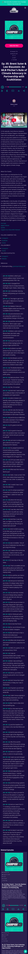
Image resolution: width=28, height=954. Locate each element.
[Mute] (26, 87)
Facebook (4, 240)
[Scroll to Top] (25, 947)
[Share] (24, 91)
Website (4, 259)
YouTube (3, 223)
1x (12, 90)
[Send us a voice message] (25, 951)
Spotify (3, 227)
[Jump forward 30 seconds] (7, 91)
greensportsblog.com (19, 266)
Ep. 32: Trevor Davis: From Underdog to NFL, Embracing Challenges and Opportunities (13, 946)
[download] (19, 91)
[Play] (2, 87)
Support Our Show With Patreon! (10, 230)
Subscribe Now (14, 45)
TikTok (4, 243)
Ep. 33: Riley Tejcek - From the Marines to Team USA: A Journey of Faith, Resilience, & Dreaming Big (14, 885)
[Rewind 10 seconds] (2, 91)
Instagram (5, 238)
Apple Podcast (5, 225)
